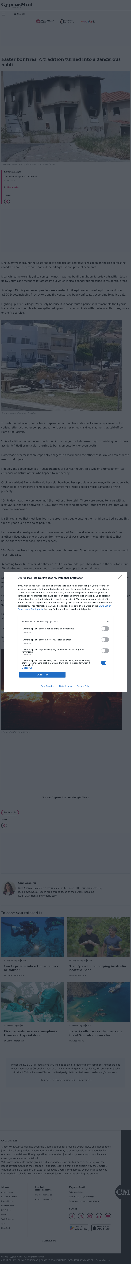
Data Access (65, 686)
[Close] (121, 578)
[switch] (105, 628)
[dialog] (65, 632)
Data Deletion (47, 686)
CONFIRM (42, 675)
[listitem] (65, 621)
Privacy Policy (84, 686)
